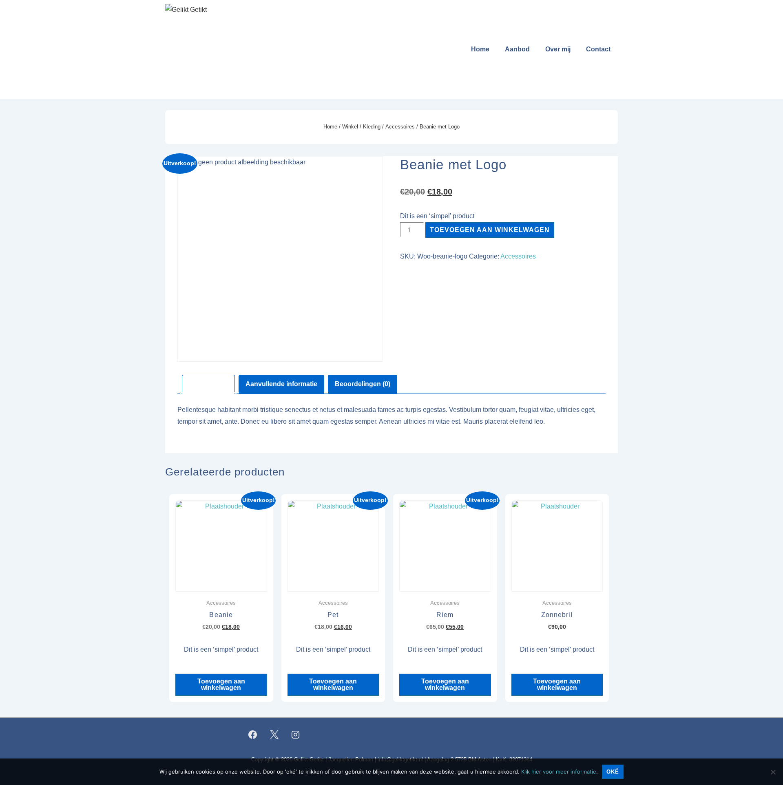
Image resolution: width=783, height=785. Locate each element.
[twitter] (274, 734)
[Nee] (773, 772)
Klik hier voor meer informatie (558, 771)
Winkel (350, 127)
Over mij (558, 49)
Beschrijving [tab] (208, 383)
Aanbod (517, 49)
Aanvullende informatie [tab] (281, 383)
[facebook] (253, 734)
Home (480, 49)
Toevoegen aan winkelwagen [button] (221, 684)
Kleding (371, 127)
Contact (598, 49)
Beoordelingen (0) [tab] (362, 383)
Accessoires (400, 127)
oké (612, 772)
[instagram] (295, 734)
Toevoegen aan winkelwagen (490, 229)
